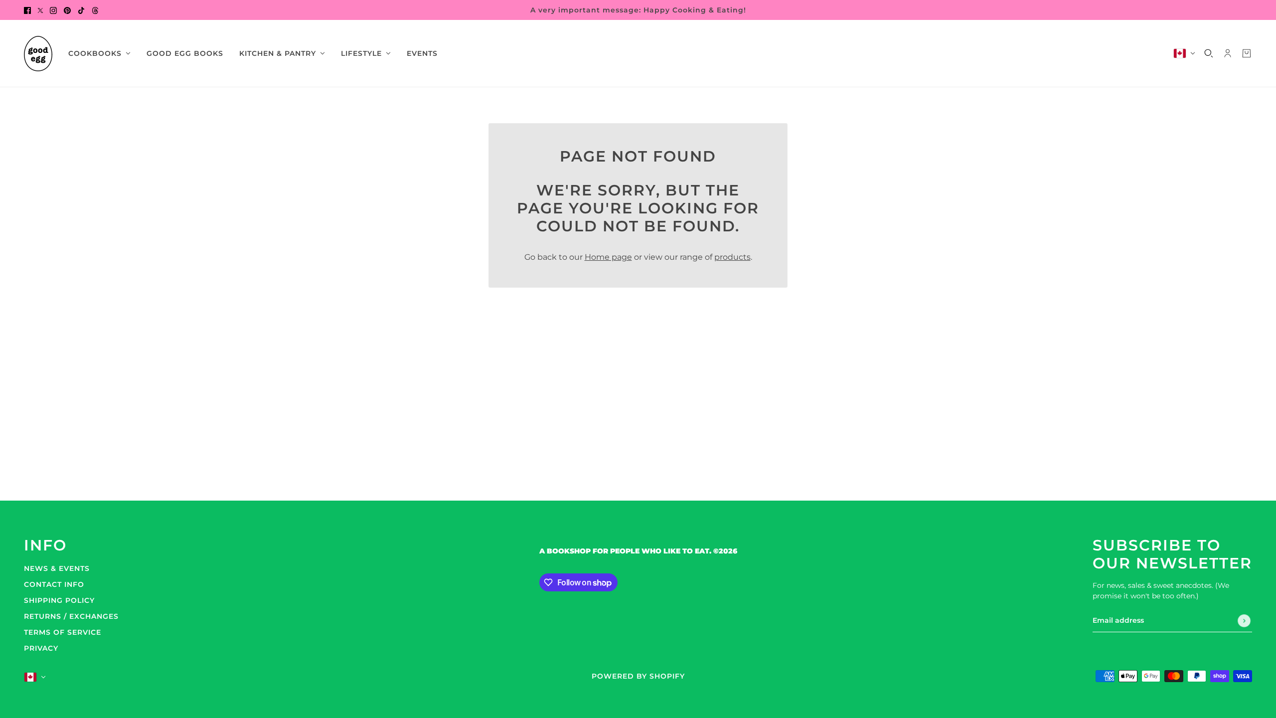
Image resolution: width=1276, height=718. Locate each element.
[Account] (1227, 53)
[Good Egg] (38, 53)
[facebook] (27, 10)
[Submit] (1244, 620)
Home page (608, 257)
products (732, 257)
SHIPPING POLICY (59, 600)
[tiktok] (81, 10)
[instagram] (53, 10)
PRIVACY (41, 648)
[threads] (95, 10)
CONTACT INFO (54, 584)
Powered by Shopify (638, 676)
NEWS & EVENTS (57, 568)
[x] (40, 10)
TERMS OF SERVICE (62, 632)
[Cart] (1246, 53)
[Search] (1208, 53)
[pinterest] (67, 10)
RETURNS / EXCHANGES (71, 616)
